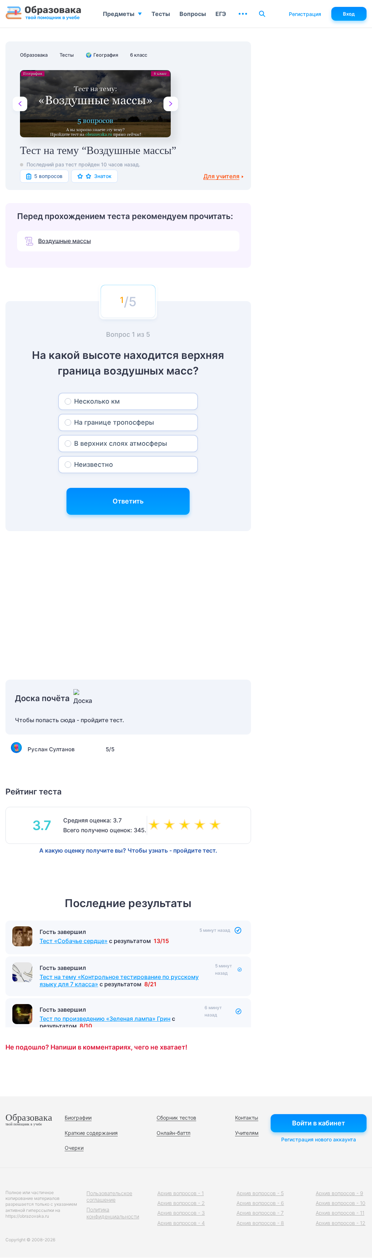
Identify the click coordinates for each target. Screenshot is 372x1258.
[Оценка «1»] (155, 825)
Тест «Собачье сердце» (74, 940)
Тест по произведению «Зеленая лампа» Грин (105, 1018)
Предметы (118, 13)
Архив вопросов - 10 (340, 1203)
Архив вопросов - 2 (181, 1203)
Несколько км (97, 401)
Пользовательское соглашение (109, 1196)
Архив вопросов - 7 (260, 1213)
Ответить (128, 501)
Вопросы (192, 13)
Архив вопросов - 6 (260, 1203)
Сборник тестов (176, 1118)
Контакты (246, 1118)
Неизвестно (93, 464)
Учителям (247, 1133)
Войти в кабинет (318, 1123)
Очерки (74, 1148)
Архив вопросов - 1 (180, 1193)
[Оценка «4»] (201, 825)
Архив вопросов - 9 (339, 1193)
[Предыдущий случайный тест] (20, 104)
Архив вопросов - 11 (340, 1213)
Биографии (78, 1118)
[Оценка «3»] (186, 825)
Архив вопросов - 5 (260, 1193)
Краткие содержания (91, 1133)
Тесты (160, 13)
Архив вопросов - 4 (181, 1223)
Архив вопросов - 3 (181, 1213)
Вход (349, 14)
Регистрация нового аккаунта (318, 1139)
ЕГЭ (220, 13)
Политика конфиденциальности (112, 1212)
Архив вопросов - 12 (340, 1223)
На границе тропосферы (114, 422)
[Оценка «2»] (170, 825)
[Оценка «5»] (216, 825)
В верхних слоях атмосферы (120, 443)
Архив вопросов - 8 (260, 1223)
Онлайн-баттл (173, 1133)
